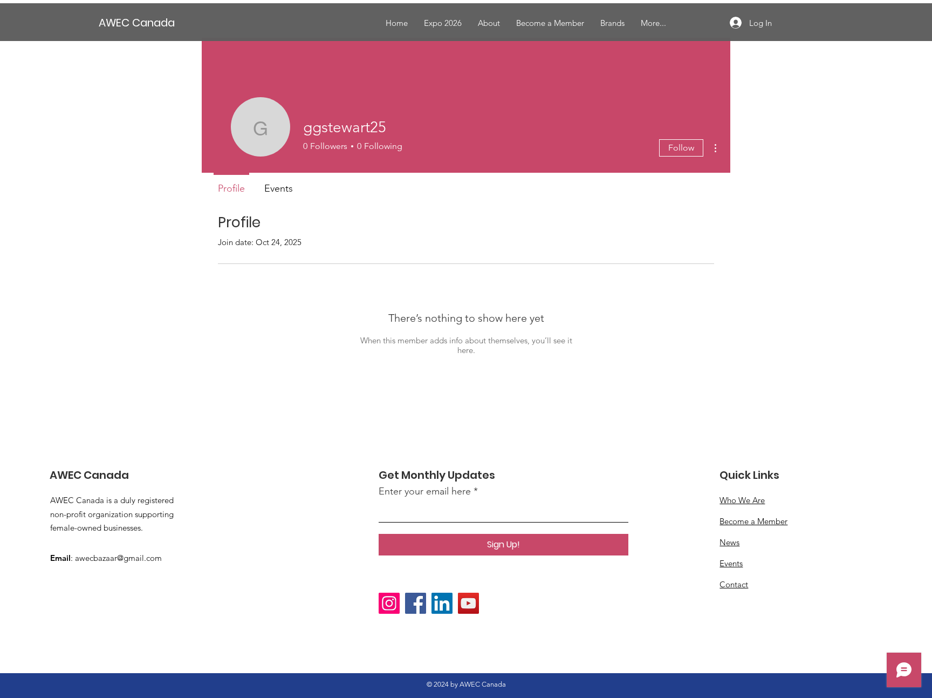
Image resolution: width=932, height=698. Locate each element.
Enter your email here (425, 491)
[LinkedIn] (442, 603)
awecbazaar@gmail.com (118, 558)
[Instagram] (389, 603)
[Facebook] (415, 603)
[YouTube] (468, 603)
